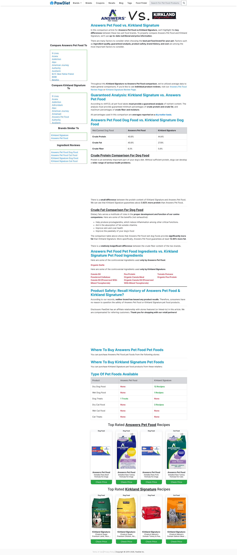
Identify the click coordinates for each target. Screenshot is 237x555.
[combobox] (165, 3)
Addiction (56, 59)
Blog (121, 3)
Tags (129, 3)
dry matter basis (163, 114)
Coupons (100, 3)
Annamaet (56, 114)
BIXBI (54, 77)
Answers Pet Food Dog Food (64, 152)
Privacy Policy (109, 552)
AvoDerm (56, 71)
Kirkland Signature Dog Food (64, 158)
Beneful (55, 80)
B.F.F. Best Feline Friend (63, 74)
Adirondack (57, 105)
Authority (56, 68)
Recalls (112, 3)
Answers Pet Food (60, 117)
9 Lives (55, 53)
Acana (55, 56)
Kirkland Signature (59, 135)
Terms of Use (98, 552)
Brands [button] (76, 3)
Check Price (101, 482)
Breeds (89, 3)
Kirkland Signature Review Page (121, 89)
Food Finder (141, 3)
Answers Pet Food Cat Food (64, 155)
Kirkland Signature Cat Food (64, 161)
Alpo (54, 62)
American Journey (60, 65)
